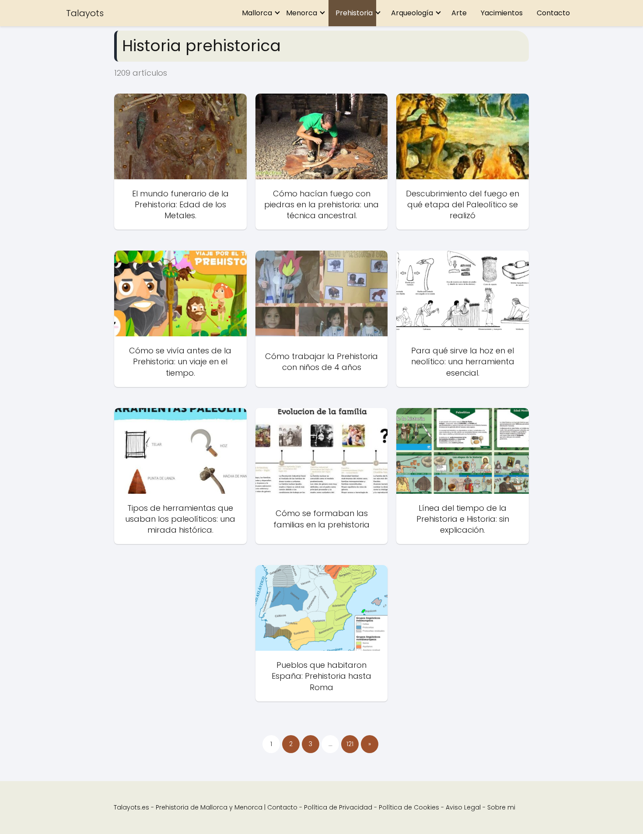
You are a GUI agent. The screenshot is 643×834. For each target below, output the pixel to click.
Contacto (553, 13)
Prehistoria (354, 13)
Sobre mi (501, 807)
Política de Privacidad (338, 807)
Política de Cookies (409, 807)
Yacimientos (502, 13)
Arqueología (412, 13)
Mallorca (257, 13)
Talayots (85, 13)
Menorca (301, 13)
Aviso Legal (463, 807)
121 (349, 744)
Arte (459, 13)
